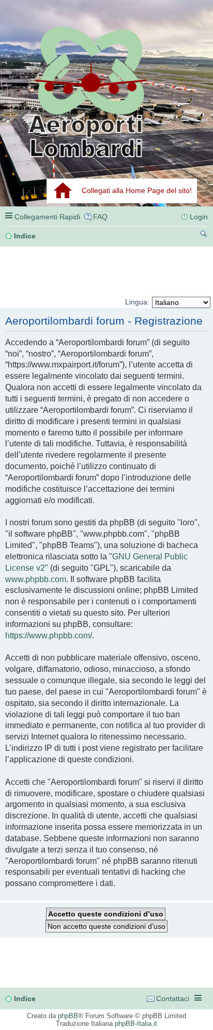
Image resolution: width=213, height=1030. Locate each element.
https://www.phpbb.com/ (48, 635)
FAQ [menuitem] (100, 217)
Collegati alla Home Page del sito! (137, 190)
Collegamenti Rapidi (47, 217)
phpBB (68, 1016)
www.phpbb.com (35, 579)
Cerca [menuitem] (204, 235)
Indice (25, 998)
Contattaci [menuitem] (172, 998)
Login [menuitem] (199, 217)
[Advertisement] (52, 272)
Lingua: (137, 302)
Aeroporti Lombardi (106, 91)
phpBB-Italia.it (136, 1023)
